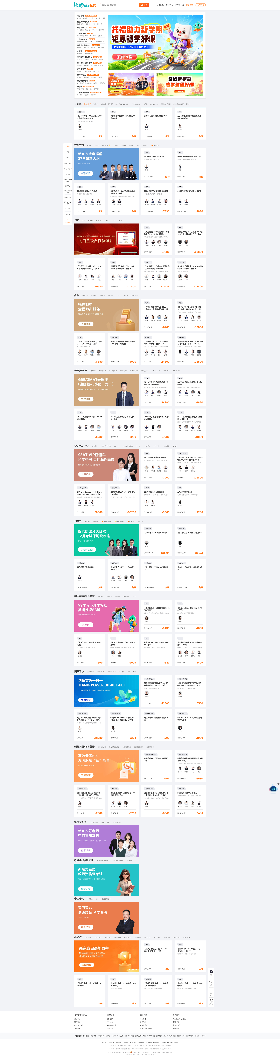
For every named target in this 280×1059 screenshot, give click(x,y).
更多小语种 (186, 937)
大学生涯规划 (82, 81)
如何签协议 (144, 1025)
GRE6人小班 (144, 371)
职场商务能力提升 (114, 747)
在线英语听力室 (140, 1036)
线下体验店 (133, 1042)
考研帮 (113, 1036)
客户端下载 (179, 5)
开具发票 (110, 1028)
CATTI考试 (94, 59)
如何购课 (110, 1019)
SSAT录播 (167, 446)
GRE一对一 (166, 371)
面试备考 (86, 77)
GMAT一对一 (177, 371)
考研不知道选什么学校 (261, 806)
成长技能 (93, 95)
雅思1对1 (88, 24)
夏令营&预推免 (104, 83)
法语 (87, 89)
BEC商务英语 (95, 65)
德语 (91, 89)
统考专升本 (81, 69)
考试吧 (107, 1036)
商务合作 (118, 1042)
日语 (78, 89)
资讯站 (176, 1042)
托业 (101, 65)
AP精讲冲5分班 (128, 446)
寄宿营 (97, 145)
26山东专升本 (94, 822)
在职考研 (97, 18)
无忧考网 (101, 1036)
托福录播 (93, 295)
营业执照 (127, 1052)
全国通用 (79, 71)
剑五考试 (121, 672)
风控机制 (77, 1028)
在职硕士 (80, 51)
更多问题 (176, 1028)
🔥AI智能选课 (155, 145)
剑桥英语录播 (127, 747)
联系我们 (77, 1022)
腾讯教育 (86, 1036)
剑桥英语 (79, 65)
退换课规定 (176, 1025)
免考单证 (116, 145)
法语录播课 (157, 937)
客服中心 (169, 5)
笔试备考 (79, 77)
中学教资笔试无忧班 (117, 860)
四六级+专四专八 (84, 45)
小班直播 (110, 295)
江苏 (98, 71)
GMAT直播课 (134, 371)
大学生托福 (80, 42)
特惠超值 (93, 77)
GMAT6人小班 (156, 371)
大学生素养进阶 (83, 92)
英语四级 (79, 47)
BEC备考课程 (102, 747)
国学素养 (79, 95)
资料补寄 (176, 1022)
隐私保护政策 (79, 1025)
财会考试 (129, 860)
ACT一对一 (157, 446)
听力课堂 (172, 1036)
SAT (86, 36)
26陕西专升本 (105, 822)
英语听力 (109, 596)
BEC (114, 220)
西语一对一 (176, 937)
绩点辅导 (96, 83)
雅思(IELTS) (80, 24)
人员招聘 (163, 1042)
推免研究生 (88, 83)
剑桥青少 (86, 65)
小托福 (100, 36)
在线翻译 (159, 1036)
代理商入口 (141, 1042)
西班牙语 (96, 89)
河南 (94, 71)
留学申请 (99, 24)
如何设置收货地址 (146, 1028)
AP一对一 (139, 446)
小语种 (79, 87)
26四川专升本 (116, 822)
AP (90, 36)
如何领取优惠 (111, 1025)
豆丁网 (166, 1036)
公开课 (103, 18)
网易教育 (93, 1036)
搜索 (145, 5)
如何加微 (143, 1022)
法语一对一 (147, 937)
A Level (94, 30)
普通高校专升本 (106, 899)
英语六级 (86, 47)
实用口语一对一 (151, 747)
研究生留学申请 (99, 42)
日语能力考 (88, 937)
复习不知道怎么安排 (260, 801)
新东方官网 (189, 1036)
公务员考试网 (129, 1036)
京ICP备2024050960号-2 (116, 1052)
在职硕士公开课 (88, 53)
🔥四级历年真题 (119, 521)
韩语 (82, 89)
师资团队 (160, 5)
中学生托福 (80, 36)
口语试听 (126, 596)
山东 (89, 71)
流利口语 (79, 59)
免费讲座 (85, 295)
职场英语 (86, 59)
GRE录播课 (102, 371)
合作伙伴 (111, 1042)
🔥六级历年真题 (106, 521)
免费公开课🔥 (106, 145)
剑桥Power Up (111, 672)
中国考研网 (181, 1036)
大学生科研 (80, 83)
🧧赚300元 (131, 521)
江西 (85, 71)
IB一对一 (175, 446)
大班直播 (102, 295)
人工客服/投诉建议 (179, 1019)
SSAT (94, 36)
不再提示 (272, 810)
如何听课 (143, 1019)
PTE (94, 24)
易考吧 (197, 1036)
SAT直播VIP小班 (106, 446)
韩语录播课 (117, 937)
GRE (86, 42)
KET (129, 672)
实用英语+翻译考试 (84, 57)
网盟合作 (170, 1042)
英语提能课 (90, 672)
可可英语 (120, 1036)
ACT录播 (147, 446)
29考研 (91, 18)
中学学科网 (151, 1036)
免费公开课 (101, 47)
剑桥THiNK (100, 672)
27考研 (79, 18)
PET (134, 672)
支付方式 (110, 1022)
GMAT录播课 (113, 371)
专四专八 (93, 47)
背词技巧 (100, 596)
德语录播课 (137, 937)
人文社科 (86, 95)
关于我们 (77, 1019)
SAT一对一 (117, 446)
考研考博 (80, 16)
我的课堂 (189, 5)
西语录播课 (167, 937)
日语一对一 (98, 937)
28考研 (85, 18)
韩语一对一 (108, 937)
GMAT (91, 42)
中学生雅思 (80, 30)
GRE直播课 (123, 371)
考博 (138, 145)
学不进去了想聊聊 (259, 810)
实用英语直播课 (138, 747)
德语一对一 (127, 937)
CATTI (134, 596)
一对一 (119, 295)
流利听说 (117, 596)
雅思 (120, 220)
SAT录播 (94, 446)
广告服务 (125, 1042)
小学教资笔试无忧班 (102, 860)
